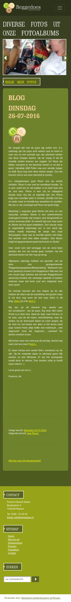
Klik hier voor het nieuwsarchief (25, 460)
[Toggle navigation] (60, 8)
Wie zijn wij (14, 539)
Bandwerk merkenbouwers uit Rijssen (40, 598)
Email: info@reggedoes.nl (20, 517)
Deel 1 (17, 301)
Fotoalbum (13, 549)
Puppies (12, 546)
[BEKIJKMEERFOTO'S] (21, 81)
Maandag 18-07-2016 (35, 430)
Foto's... (33, 344)
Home (11, 536)
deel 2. (32, 301)
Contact (12, 553)
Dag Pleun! (33, 433)
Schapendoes (15, 543)
